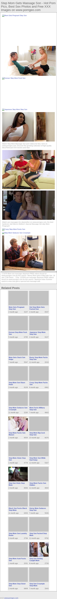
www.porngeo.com (11, 598)
